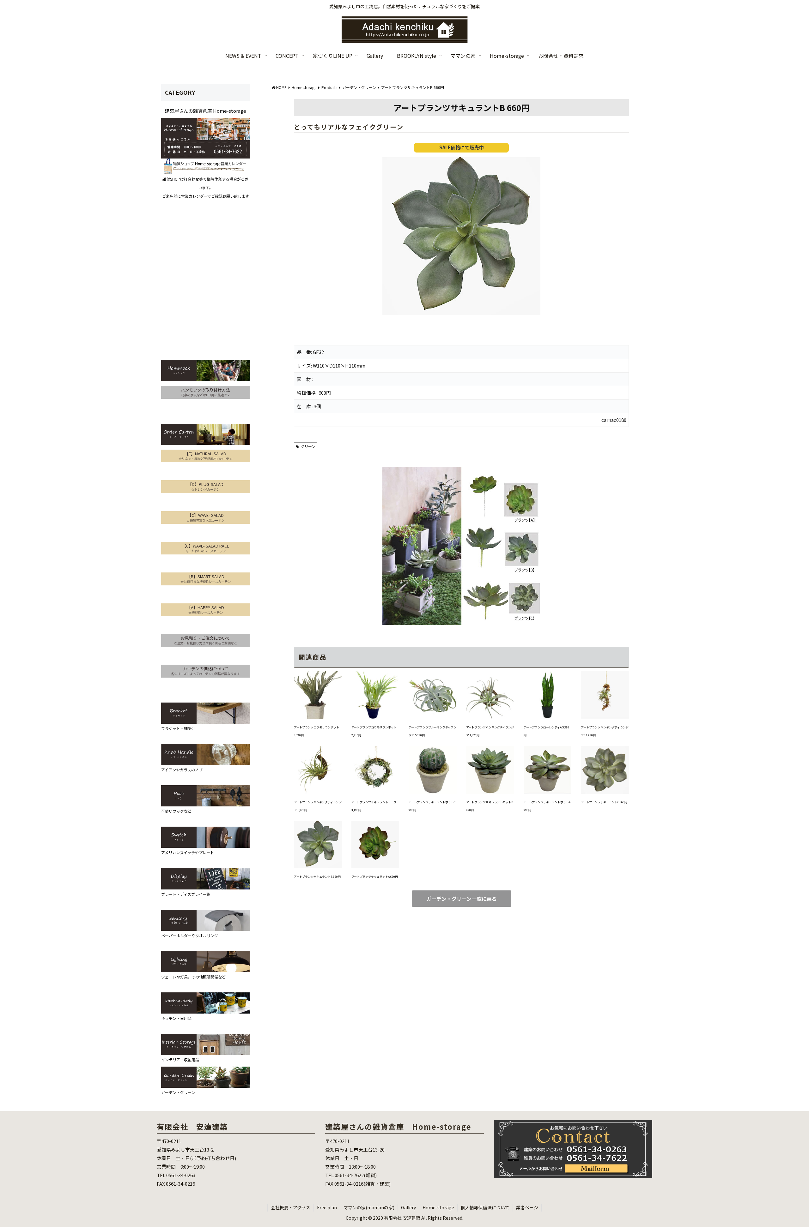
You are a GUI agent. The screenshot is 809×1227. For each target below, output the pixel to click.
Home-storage (438, 1207)
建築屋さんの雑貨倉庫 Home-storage (205, 110)
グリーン (308, 446)
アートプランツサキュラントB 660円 (317, 877)
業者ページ (527, 1207)
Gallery (408, 1207)
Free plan (327, 1207)
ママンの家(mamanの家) (369, 1207)
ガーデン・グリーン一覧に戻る (461, 898)
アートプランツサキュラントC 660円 (604, 802)
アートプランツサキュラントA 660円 (374, 877)
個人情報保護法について (485, 1207)
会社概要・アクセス (290, 1207)
